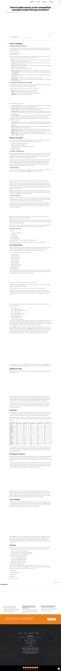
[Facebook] (27, 667)
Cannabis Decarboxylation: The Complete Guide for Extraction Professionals (29, 607)
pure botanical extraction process (18, 405)
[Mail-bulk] (32, 667)
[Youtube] (30, 667)
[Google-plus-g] (37, 667)
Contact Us (51, 1)
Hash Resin (36, 538)
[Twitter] (29, 667)
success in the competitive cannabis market (23, 547)
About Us (44, 1)
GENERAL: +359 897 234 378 (30, 643)
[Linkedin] (23, 667)
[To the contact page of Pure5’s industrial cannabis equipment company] (57, 1)
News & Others (18, 12)
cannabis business (57, 582)
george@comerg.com (13, 574)
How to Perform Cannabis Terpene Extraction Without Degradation (48, 606)
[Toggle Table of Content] (19, 53)
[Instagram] (25, 667)
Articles (38, 1)
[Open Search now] (59, 1)
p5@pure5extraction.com (30, 646)
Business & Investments (11, 12)
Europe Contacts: (30, 642)
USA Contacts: (30, 638)
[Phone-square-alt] (34, 667)
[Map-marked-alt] (35, 667)
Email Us (30, 645)
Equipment (32, 1)
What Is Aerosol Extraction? (9, 606)
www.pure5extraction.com (14, 578)
